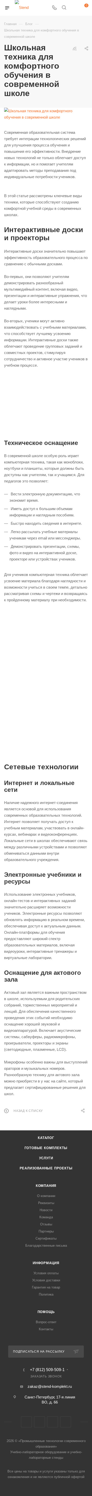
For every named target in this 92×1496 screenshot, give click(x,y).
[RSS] (74, 48)
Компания (46, 1186)
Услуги (46, 1158)
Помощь (46, 1312)
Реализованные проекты (46, 1168)
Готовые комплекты (46, 1148)
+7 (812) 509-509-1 (47, 1370)
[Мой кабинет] (73, 8)
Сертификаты (46, 1238)
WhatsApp (65, 1421)
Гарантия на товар (46, 1287)
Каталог (46, 1138)
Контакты (46, 1329)
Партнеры (46, 1231)
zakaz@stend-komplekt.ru (50, 1386)
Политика (46, 1294)
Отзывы (46, 1224)
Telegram (39, 1421)
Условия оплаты (46, 1273)
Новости (46, 1210)
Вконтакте (26, 1421)
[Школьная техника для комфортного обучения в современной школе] (46, 114)
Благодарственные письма (46, 1245)
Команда (46, 1217)
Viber (52, 1421)
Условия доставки (46, 1280)
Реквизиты (46, 1203)
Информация (46, 1263)
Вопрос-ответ (46, 1322)
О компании (46, 1196)
